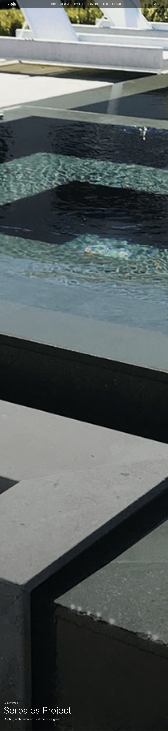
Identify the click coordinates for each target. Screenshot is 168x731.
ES (155, 4)
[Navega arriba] (161, 724)
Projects (93, 4)
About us (64, 4)
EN (159, 4)
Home (53, 4)
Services (78, 4)
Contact (116, 4)
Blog (105, 4)
